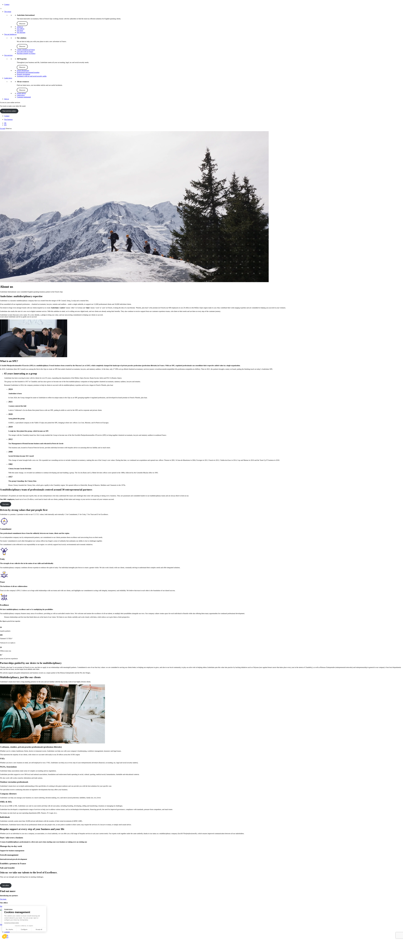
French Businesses (23, 70)
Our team (20, 30)
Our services (8, 55)
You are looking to (10, 34)
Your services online (9, 111)
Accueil (2, 128)
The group (7, 11)
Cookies (7, 932)
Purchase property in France (26, 53)
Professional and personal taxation (28, 72)
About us (20, 27)
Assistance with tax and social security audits (31, 76)
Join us (6, 99)
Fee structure (21, 32)
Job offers (5, 885)
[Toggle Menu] (1, 8)
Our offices (20, 29)
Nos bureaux (8, 119)
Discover (22, 24)
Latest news (8, 78)
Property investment (23, 74)
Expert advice (21, 93)
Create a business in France (26, 50)
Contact (6, 4)
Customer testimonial (24, 97)
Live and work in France (25, 51)
